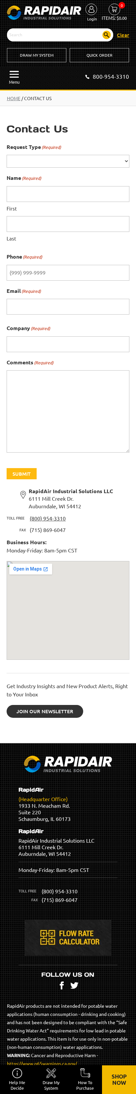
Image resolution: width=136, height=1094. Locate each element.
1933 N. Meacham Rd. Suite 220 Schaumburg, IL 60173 (44, 804)
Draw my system (51, 1085)
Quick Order (99, 55)
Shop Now (119, 1079)
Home (13, 98)
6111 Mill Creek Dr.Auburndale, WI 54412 (71, 498)
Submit (22, 473)
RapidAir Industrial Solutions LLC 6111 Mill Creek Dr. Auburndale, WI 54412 (56, 842)
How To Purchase (85, 1085)
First (12, 208)
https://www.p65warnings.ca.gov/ (42, 1063)
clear (123, 35)
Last (11, 238)
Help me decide (17, 1085)
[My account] (91, 10)
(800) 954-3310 (48, 518)
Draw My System (36, 55)
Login (92, 18)
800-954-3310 (111, 76)
